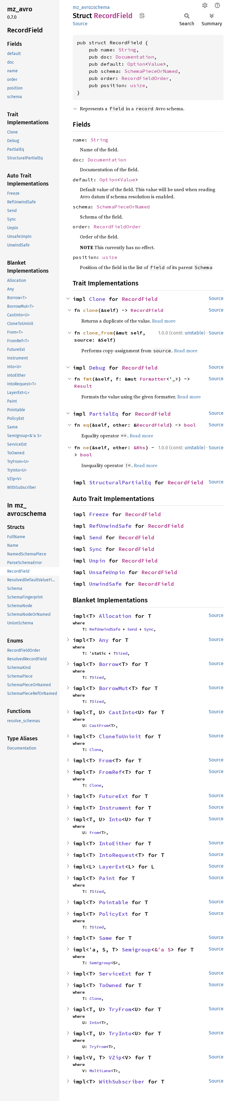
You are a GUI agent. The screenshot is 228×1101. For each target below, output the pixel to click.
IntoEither (115, 843)
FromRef (110, 772)
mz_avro (82, 7)
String (127, 50)
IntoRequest (117, 855)
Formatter (153, 379)
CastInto (122, 712)
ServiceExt (115, 973)
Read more (163, 321)
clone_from (98, 333)
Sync (95, 549)
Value (155, 64)
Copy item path (142, 15)
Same (105, 937)
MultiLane (100, 1070)
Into (115, 819)
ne (86, 447)
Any (104, 640)
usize (137, 85)
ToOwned (110, 985)
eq (86, 425)
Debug (97, 367)
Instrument (115, 807)
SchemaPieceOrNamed (151, 71)
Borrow (108, 664)
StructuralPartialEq (120, 482)
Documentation (134, 57)
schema (101, 7)
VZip (115, 1057)
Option (136, 64)
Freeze (99, 514)
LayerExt (112, 866)
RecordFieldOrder (145, 78)
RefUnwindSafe (110, 525)
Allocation (115, 615)
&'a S (162, 949)
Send (95, 537)
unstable (194, 333)
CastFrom (98, 725)
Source (80, 23)
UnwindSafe (105, 583)
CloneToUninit (120, 736)
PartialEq (103, 413)
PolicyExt (113, 913)
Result (83, 386)
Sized (121, 653)
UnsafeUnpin (107, 572)
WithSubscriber (122, 1081)
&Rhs (139, 447)
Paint (107, 878)
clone (90, 310)
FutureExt (113, 796)
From (105, 760)
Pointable (113, 902)
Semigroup (136, 949)
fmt (87, 379)
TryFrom (120, 1009)
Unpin (97, 560)
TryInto (120, 1033)
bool (190, 425)
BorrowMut (113, 688)
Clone (97, 299)
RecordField (140, 299)
